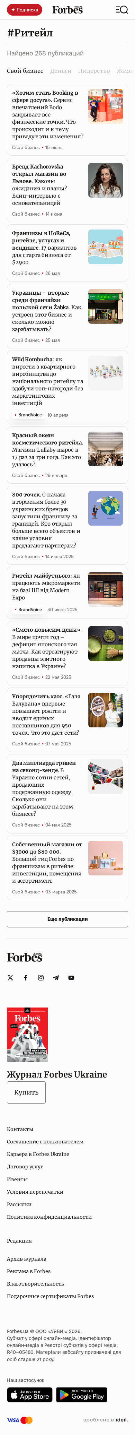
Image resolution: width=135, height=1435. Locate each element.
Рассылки (19, 1204)
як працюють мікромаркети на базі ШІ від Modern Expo (46, 586)
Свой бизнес (26, 147)
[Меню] (122, 10)
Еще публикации (67, 919)
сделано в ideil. (105, 1420)
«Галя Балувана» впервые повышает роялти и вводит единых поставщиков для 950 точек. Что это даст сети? (46, 714)
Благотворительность (35, 1284)
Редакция (19, 1241)
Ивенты (17, 1179)
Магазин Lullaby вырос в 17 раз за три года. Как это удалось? (47, 450)
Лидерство (94, 70)
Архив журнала (26, 1259)
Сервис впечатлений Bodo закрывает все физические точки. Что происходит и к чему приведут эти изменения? (47, 114)
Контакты (20, 1129)
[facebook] (25, 977)
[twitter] (10, 977)
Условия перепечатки (35, 1192)
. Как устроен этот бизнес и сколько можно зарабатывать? (46, 310)
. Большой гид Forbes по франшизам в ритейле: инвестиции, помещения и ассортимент (47, 862)
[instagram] (40, 977)
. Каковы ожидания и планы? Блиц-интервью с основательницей (39, 184)
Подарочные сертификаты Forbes (50, 1296)
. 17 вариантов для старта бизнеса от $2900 (44, 248)
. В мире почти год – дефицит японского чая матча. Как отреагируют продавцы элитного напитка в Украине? (47, 647)
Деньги (61, 70)
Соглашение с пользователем (45, 1142)
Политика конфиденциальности (49, 1217)
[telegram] (56, 977)
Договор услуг (25, 1167)
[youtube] (71, 977)
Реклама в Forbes (29, 1271)
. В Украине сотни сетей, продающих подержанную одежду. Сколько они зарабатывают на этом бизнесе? (44, 788)
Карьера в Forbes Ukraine (38, 1154)
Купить (26, 1092)
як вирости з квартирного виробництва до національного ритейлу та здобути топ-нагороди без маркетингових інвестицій (47, 381)
